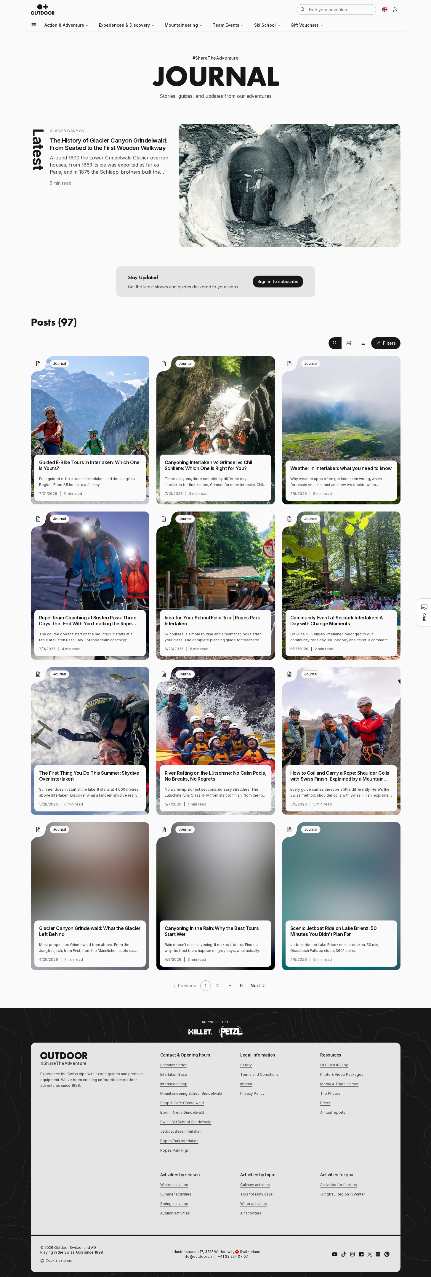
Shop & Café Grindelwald (182, 1103)
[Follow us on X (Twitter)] (369, 1254)
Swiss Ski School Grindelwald (186, 1122)
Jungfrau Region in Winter (342, 1194)
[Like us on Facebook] (361, 1254)
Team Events (226, 25)
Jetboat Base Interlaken (181, 1131)
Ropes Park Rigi (174, 1150)
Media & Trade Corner (339, 1084)
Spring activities (174, 1203)
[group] (349, 343)
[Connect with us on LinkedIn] (378, 1254)
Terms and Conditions (259, 1074)
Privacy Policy (252, 1093)
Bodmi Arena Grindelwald (182, 1112)
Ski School (265, 25)
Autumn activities (175, 1213)
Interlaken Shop (174, 1084)
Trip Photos (330, 1093)
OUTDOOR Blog (334, 1065)
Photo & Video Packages (341, 1074)
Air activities (250, 1213)
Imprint (246, 1084)
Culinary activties (255, 1184)
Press (325, 1103)
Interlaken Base (173, 1074)
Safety (246, 1065)
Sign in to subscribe (278, 281)
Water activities (253, 1203)
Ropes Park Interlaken (179, 1141)
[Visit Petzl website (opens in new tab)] (231, 1032)
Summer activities (175, 1194)
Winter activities (174, 1184)
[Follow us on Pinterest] (387, 1254)
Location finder (173, 1065)
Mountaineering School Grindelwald (191, 1093)
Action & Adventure (64, 25)
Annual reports (332, 1112)
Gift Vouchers (305, 25)
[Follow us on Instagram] (352, 1254)
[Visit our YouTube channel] (335, 1254)
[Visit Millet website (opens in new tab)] (200, 1032)
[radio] (335, 343)
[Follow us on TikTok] (343, 1254)
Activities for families (338, 1184)
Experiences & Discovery (124, 25)
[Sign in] (395, 9)
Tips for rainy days (256, 1194)
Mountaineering (181, 25)
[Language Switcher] (385, 9)
